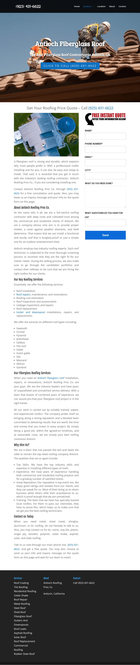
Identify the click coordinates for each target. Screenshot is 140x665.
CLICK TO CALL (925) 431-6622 (70, 66)
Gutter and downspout (30, 312)
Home (77, 6)
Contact (122, 6)
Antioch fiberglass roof (50, 378)
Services (87, 6)
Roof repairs (23, 294)
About (112, 6)
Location (101, 6)
